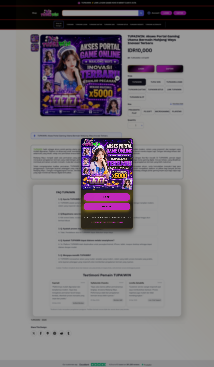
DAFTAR (107, 206)
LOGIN (107, 197)
